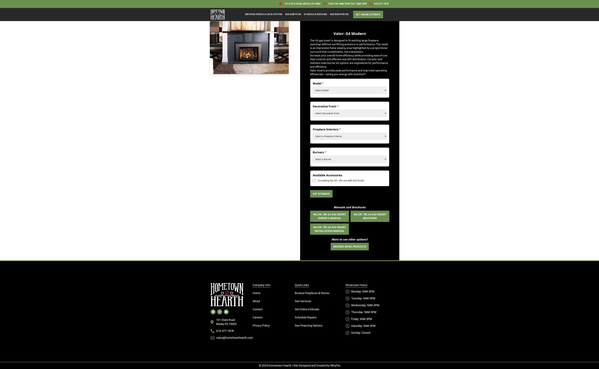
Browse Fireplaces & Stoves (263, 14)
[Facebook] (213, 311)
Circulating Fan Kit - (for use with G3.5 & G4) (341, 180)
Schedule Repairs (315, 14)
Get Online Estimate (307, 309)
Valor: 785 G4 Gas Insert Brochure (369, 216)
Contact (258, 309)
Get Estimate (321, 194)
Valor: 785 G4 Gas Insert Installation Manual (329, 229)
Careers (258, 317)
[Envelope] (226, 311)
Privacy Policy (261, 325)
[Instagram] (219, 311)
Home (256, 293)
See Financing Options (308, 325)
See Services (293, 14)
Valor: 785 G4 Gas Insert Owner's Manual (329, 216)
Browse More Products (349, 246)
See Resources (339, 14)
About (256, 301)
